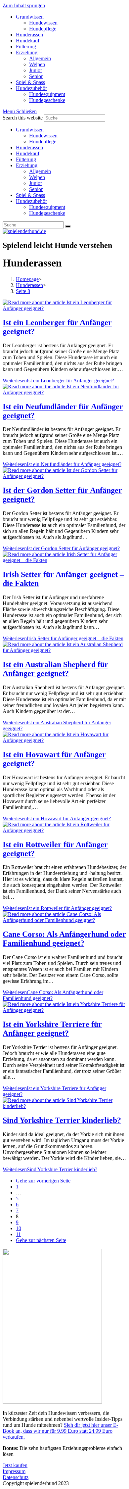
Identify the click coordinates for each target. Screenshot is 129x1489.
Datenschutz (15, 1477)
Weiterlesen (58, 380)
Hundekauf (27, 153)
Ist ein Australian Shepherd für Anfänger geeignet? (55, 669)
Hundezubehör (31, 201)
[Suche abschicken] (67, 226)
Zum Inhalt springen (24, 5)
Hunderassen (29, 147)
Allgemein (40, 171)
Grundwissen (30, 129)
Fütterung (26, 159)
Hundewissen (43, 135)
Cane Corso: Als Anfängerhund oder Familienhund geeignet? (64, 938)
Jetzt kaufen (15, 1465)
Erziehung (26, 165)
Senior (36, 189)
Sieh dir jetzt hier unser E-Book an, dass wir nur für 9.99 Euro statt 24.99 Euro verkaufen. (60, 1431)
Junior (35, 183)
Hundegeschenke (47, 213)
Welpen (37, 177)
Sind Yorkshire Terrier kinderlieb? (62, 1120)
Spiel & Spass (30, 195)
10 (18, 1228)
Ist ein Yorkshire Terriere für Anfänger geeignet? (52, 1028)
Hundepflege (42, 141)
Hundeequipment (47, 207)
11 (18, 1234)
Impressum (14, 1471)
